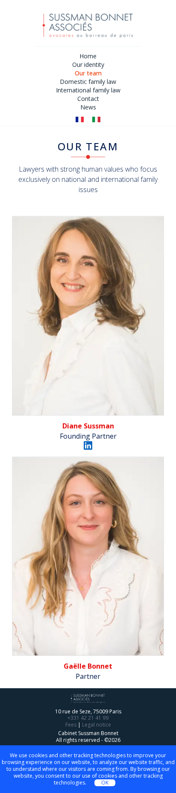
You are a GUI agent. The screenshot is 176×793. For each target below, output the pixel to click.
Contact (88, 99)
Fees (70, 724)
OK (105, 782)
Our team (88, 73)
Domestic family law (88, 82)
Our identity (88, 64)
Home (88, 56)
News (88, 107)
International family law (88, 90)
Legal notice (96, 724)
